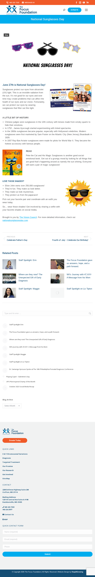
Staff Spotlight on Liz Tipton (79, 289)
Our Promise (7, 466)
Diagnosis (6, 458)
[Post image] (9, 264)
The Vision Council (28, 217)
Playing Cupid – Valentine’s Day (18, 377)
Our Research (8, 470)
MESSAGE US (30, 2)
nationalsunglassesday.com (15, 220)
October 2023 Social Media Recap (21, 386)
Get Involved (7, 474)
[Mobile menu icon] (86, 9)
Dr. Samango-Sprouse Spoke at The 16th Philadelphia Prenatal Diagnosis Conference (41, 369)
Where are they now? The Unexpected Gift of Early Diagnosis (30, 277)
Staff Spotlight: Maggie (29, 289)
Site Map (6, 478)
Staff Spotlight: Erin (27, 260)
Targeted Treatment (11, 462)
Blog (6, 35)
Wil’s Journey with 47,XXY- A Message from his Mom (79, 276)
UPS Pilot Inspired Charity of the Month (20, 381)
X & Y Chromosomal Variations (14, 454)
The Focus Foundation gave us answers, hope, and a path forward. (79, 263)
